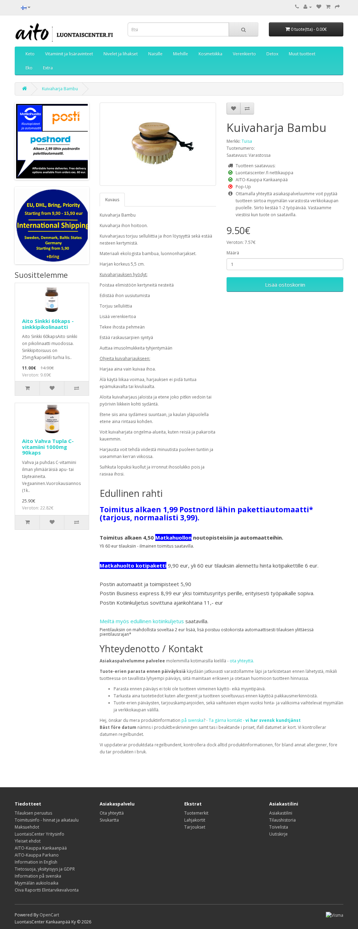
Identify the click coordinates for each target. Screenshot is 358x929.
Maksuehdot (27, 827)
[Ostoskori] (328, 7)
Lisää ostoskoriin (285, 284)
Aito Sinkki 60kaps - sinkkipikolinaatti (48, 323)
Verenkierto (244, 54)
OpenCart (49, 915)
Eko (29, 68)
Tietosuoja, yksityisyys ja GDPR (45, 869)
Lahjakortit (194, 820)
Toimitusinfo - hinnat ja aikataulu (47, 820)
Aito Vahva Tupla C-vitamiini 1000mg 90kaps (48, 446)
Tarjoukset (194, 827)
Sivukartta (109, 820)
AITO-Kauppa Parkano (37, 855)
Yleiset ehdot (28, 841)
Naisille (155, 54)
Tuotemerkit (196, 813)
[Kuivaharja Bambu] (158, 144)
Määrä (233, 253)
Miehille (180, 54)
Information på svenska (38, 876)
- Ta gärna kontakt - (253, 720)
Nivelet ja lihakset (120, 54)
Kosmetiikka (210, 54)
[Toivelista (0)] (318, 7)
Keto (30, 54)
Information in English (36, 862)
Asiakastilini (280, 813)
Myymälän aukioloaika (36, 883)
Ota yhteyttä (112, 813)
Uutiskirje (278, 834)
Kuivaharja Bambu (60, 89)
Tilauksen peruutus (33, 813)
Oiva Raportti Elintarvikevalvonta (47, 890)
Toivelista (278, 827)
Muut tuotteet (302, 54)
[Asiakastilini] (307, 7)
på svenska (192, 720)
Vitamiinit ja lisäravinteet (69, 54)
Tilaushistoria (282, 820)
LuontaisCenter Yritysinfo (39, 834)
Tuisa (247, 141)
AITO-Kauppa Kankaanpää (41, 848)
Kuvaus (112, 200)
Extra (48, 68)
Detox (272, 54)
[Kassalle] (337, 7)
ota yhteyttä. (242, 661)
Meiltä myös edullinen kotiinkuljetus (142, 621)
